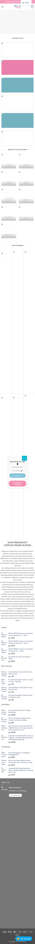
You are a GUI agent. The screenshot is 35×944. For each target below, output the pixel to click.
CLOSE (24, 458)
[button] (2, 6)
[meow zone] (17, 7)
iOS (17, 475)
